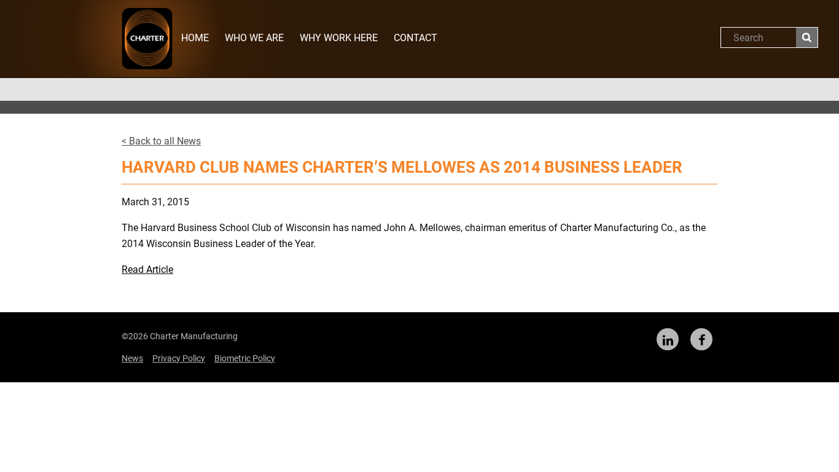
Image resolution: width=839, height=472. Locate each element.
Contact (415, 38)
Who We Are (254, 38)
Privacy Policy (178, 358)
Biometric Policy (244, 358)
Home (195, 38)
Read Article (147, 269)
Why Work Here (339, 38)
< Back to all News (161, 141)
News (132, 358)
